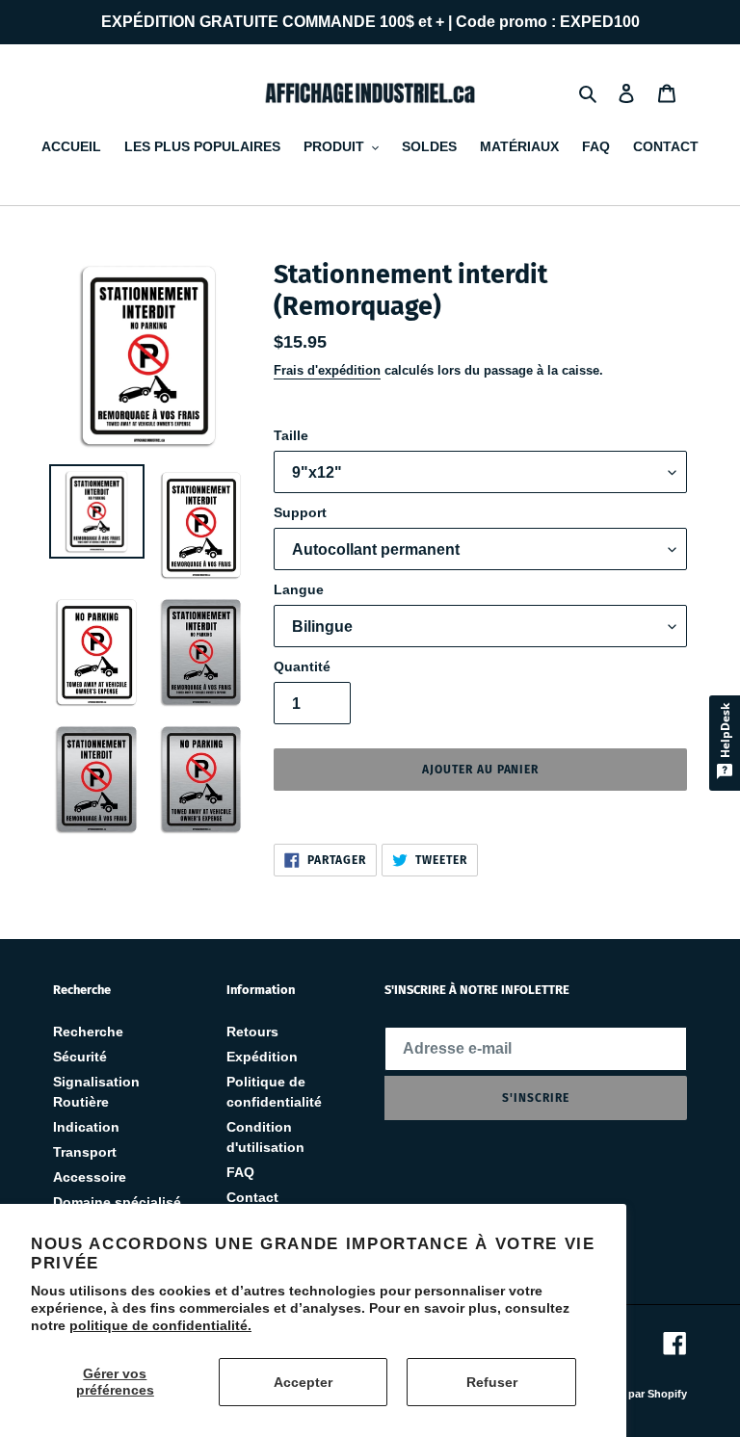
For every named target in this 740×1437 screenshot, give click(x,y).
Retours (252, 1031)
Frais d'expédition (327, 370)
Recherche (88, 1031)
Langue (299, 589)
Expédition (262, 1056)
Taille (291, 435)
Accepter (303, 1382)
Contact (252, 1197)
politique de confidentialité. (160, 1325)
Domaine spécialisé (117, 1202)
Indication (86, 1127)
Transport (85, 1152)
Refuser (491, 1382)
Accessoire (89, 1177)
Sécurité (80, 1056)
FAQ (240, 1172)
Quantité (302, 666)
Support (300, 512)
